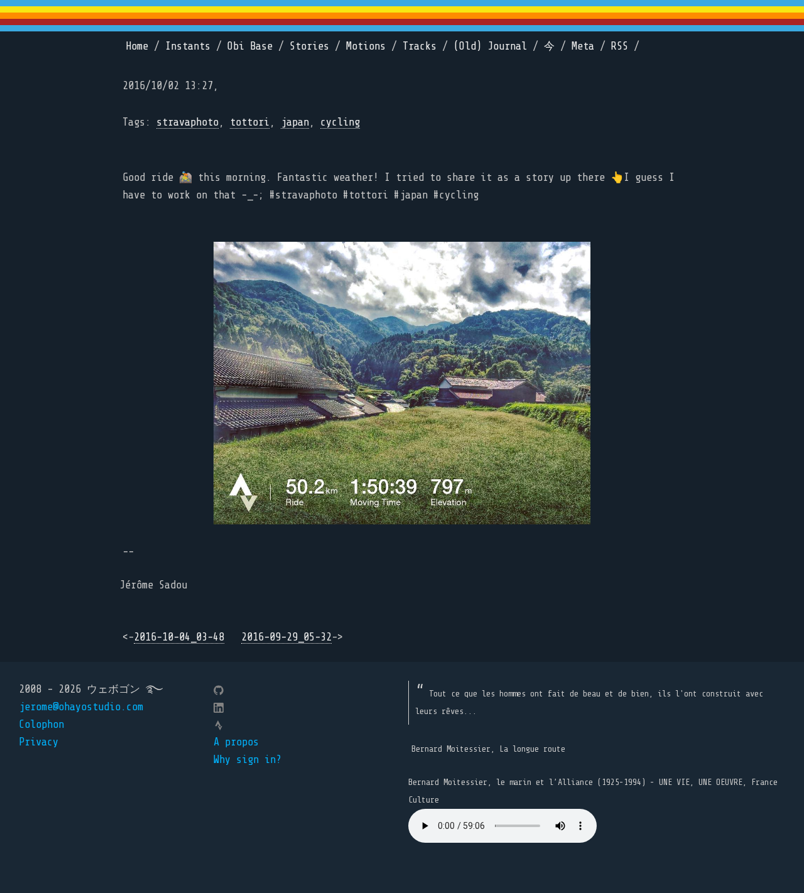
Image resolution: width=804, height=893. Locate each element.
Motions (366, 46)
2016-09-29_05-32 (286, 637)
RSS (619, 46)
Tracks (420, 46)
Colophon (41, 724)
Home (137, 46)
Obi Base (250, 46)
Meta (583, 46)
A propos (236, 742)
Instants (187, 46)
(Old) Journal (490, 46)
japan (295, 122)
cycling (340, 122)
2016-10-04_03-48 (179, 637)
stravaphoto (187, 122)
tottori (249, 122)
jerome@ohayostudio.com (81, 707)
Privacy (38, 742)
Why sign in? (247, 760)
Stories (309, 46)
